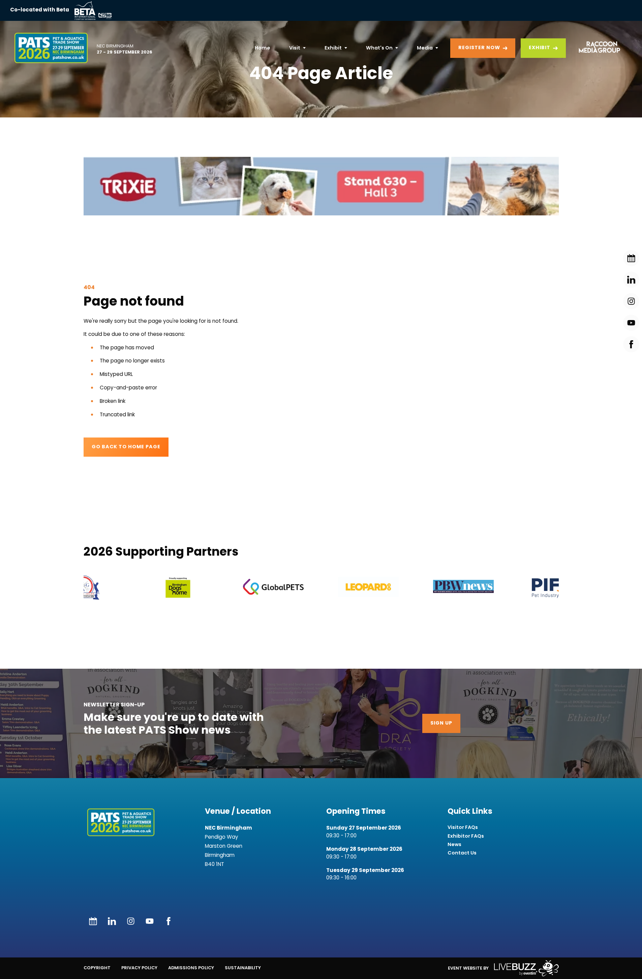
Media (425, 47)
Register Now (479, 48)
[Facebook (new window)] (168, 921)
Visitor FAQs (463, 827)
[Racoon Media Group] (597, 48)
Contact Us (462, 853)
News (454, 844)
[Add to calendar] (93, 921)
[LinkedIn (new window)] (112, 921)
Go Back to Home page (126, 447)
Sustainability (243, 967)
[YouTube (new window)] (149, 921)
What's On (379, 47)
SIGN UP (441, 723)
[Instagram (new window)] (130, 921)
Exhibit (333, 47)
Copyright (97, 967)
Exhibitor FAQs (466, 836)
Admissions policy (191, 967)
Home (262, 47)
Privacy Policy (139, 967)
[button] (321, 186)
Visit (294, 47)
